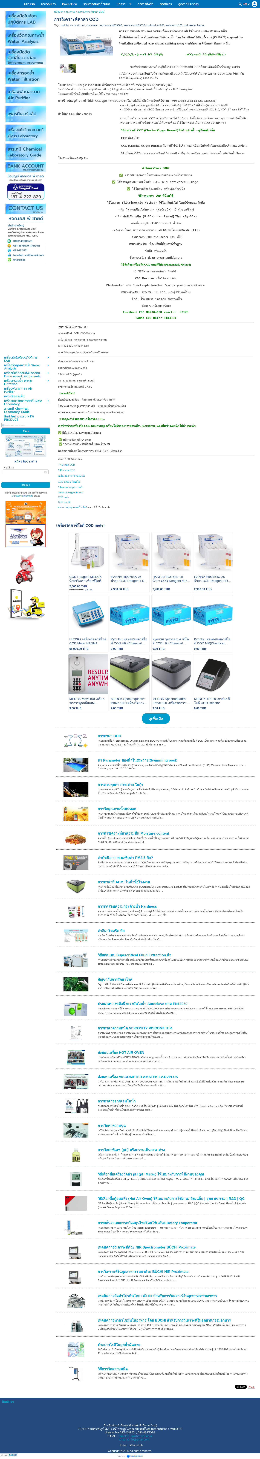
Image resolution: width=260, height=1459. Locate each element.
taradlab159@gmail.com (134, 1439)
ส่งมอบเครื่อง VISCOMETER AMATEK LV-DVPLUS (138, 1077)
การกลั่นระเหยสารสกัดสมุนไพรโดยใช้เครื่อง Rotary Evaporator (147, 1223)
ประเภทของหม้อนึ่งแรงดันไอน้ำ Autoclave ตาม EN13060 (142, 1004)
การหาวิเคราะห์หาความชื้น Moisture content (133, 833)
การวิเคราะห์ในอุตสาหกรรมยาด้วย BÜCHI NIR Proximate (143, 1272)
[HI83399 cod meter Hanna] (86, 44)
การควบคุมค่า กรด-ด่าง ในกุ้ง (120, 785)
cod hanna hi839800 (110, 25)
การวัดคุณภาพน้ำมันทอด (117, 809)
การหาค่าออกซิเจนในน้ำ (117, 1101)
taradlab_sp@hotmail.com (135, 1436)
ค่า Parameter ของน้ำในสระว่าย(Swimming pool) (137, 760)
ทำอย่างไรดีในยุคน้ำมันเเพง (119, 1345)
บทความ (70, 11)
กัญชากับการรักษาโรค (115, 979)
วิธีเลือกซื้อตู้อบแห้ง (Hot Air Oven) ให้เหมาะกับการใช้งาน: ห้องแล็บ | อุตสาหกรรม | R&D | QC (171, 1199)
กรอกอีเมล (8, 467)
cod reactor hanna (194, 25)
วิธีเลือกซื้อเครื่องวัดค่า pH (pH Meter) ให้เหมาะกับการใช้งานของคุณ (151, 1174)
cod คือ (65, 25)
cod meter (92, 25)
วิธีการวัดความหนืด (113, 1369)
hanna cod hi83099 (134, 25)
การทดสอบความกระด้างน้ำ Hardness (127, 906)
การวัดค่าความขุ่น (112, 1125)
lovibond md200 (155, 25)
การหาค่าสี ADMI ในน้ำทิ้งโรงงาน (124, 882)
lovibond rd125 (174, 25)
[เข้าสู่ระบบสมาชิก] (254, 4)
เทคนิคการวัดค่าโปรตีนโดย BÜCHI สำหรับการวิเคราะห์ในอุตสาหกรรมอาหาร (157, 1296)
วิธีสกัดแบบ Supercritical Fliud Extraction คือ (134, 955)
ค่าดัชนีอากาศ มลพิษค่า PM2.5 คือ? (125, 858)
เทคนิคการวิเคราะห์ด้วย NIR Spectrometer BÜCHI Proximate (147, 1247)
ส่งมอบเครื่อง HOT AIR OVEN (121, 1052)
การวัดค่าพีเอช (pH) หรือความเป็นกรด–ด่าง (131, 1150)
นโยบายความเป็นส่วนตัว (22, 496)
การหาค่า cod (77, 25)
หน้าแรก (58, 11)
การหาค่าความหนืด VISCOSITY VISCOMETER (135, 1028)
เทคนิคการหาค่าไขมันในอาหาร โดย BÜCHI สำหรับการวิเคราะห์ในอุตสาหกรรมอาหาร (164, 1320)
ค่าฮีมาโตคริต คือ (111, 931)
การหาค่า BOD (109, 736)
